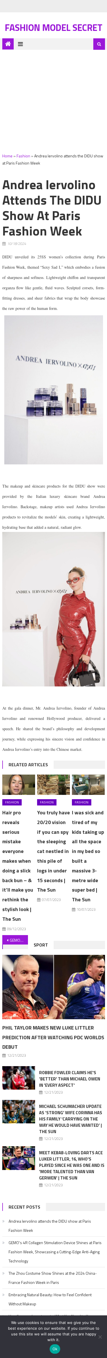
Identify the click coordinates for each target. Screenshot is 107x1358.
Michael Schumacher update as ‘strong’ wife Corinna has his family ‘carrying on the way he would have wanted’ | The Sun (70, 1119)
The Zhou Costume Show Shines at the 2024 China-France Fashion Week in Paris (53, 1277)
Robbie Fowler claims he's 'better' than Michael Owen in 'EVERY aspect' (69, 1078)
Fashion (23, 156)
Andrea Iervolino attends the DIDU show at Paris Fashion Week (50, 1225)
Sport (41, 944)
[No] (100, 1337)
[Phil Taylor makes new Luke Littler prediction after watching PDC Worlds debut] (53, 987)
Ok (55, 1349)
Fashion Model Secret (53, 27)
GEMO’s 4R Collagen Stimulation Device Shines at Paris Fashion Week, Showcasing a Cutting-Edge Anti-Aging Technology (19, 940)
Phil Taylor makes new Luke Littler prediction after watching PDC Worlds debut (53, 1037)
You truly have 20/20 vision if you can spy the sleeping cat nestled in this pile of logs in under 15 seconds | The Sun (53, 851)
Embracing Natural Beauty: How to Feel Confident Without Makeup (50, 1299)
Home (7, 156)
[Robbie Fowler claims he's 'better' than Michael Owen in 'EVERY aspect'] (18, 1078)
